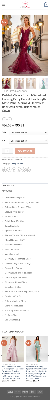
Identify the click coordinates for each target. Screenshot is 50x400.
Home (5, 91)
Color (4, 132)
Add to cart (25, 151)
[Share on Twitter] (14, 169)
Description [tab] (8, 186)
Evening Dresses (18, 91)
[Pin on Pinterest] (23, 169)
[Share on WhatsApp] (4, 169)
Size (3, 140)
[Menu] (3, 4)
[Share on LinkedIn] (28, 169)
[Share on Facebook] (9, 169)
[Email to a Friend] (19, 169)
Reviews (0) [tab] (7, 191)
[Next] (43, 45)
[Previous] (6, 45)
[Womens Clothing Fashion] (25, 4)
